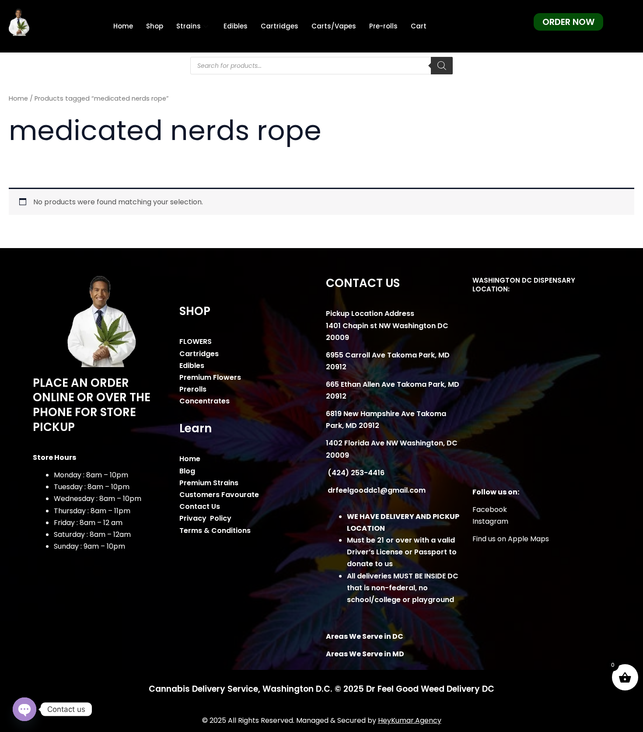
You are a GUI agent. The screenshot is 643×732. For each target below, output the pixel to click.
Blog (187, 471)
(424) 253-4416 (355, 473)
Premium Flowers (210, 377)
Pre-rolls (383, 26)
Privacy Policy (205, 518)
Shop (154, 26)
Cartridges (279, 26)
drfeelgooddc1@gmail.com (376, 490)
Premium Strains (208, 483)
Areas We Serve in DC (364, 636)
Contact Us (199, 506)
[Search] (442, 65)
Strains (188, 26)
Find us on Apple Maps (510, 539)
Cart (418, 26)
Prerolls (192, 389)
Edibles (236, 26)
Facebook (489, 509)
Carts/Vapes (333, 26)
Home (123, 26)
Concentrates (204, 401)
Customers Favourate (219, 495)
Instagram (490, 521)
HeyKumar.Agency (409, 720)
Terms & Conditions (215, 530)
